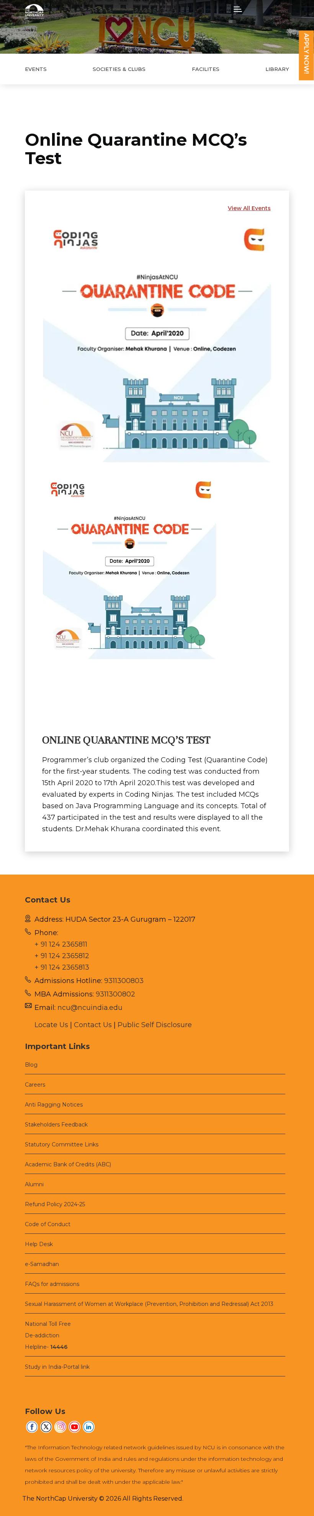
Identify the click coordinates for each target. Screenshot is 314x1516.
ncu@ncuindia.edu (90, 1007)
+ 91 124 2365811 (60, 944)
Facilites (205, 69)
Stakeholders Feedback (56, 1124)
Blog (31, 1064)
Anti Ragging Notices (54, 1104)
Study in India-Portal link (57, 1366)
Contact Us (93, 1025)
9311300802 (115, 994)
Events (36, 69)
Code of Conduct (47, 1224)
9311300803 (124, 981)
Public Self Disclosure (155, 1025)
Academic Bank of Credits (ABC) (68, 1164)
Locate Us (51, 1025)
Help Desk (39, 1244)
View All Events (249, 208)
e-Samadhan (42, 1264)
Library (277, 69)
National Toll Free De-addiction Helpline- (48, 1335)
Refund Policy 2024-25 (55, 1204)
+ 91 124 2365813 (61, 967)
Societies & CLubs (119, 69)
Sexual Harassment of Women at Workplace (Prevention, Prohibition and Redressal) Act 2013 (149, 1304)
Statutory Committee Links (61, 1144)
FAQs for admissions (52, 1284)
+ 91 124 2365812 (61, 956)
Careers (35, 1084)
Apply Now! (306, 53)
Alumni (34, 1184)
